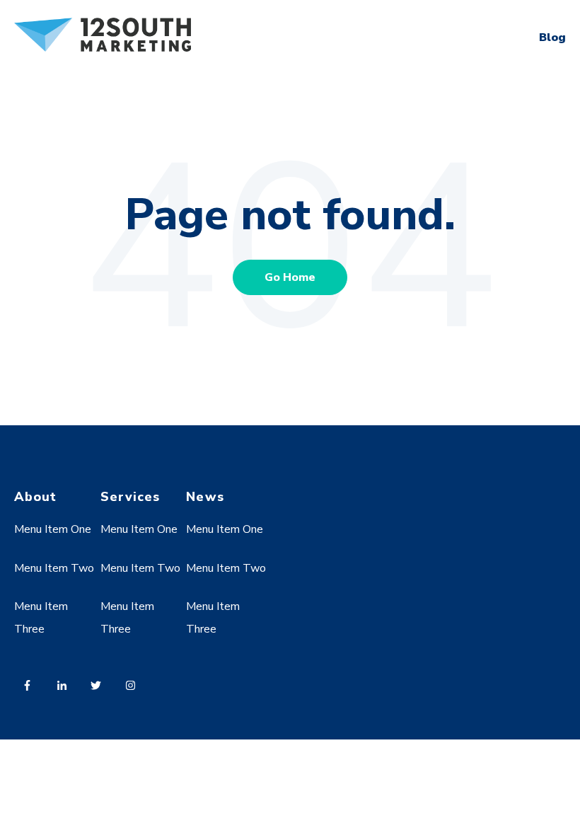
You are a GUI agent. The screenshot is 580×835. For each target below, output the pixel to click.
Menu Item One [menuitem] (52, 529)
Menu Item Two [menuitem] (54, 568)
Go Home (290, 277)
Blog (552, 37)
